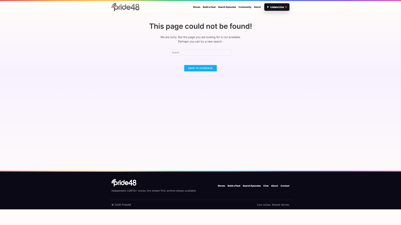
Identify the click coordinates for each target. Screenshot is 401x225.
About (257, 7)
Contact (285, 185)
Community (245, 7)
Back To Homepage (200, 68)
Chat (266, 185)
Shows (196, 7)
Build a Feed (209, 7)
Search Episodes (227, 7)
